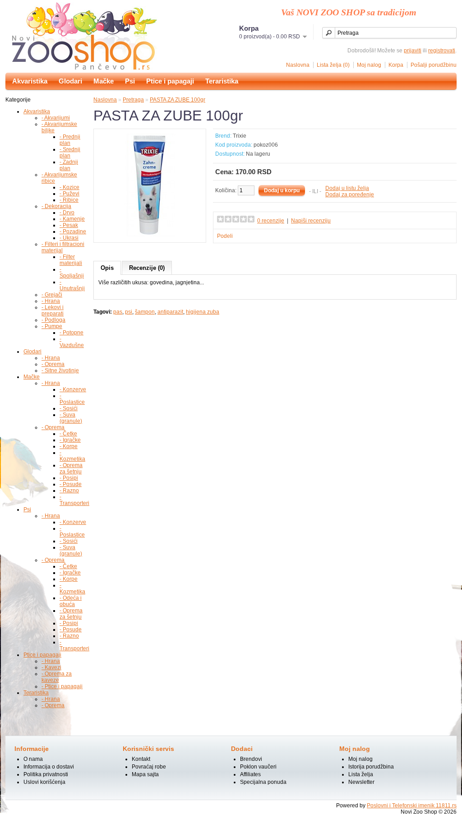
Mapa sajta (145, 774)
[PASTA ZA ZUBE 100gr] (149, 235)
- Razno (69, 490)
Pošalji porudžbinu (434, 65)
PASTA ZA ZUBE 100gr (177, 100)
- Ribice (69, 200)
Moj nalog (369, 65)
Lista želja (360, 774)
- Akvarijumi (56, 118)
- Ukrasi (69, 238)
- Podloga (53, 320)
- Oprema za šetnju (71, 468)
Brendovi (251, 759)
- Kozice (69, 187)
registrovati (441, 50)
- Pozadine (73, 231)
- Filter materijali (71, 260)
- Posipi (69, 478)
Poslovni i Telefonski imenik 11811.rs (412, 805)
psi (128, 312)
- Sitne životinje (60, 370)
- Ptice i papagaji (62, 686)
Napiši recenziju (311, 221)
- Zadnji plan (69, 165)
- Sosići (69, 408)
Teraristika (221, 81)
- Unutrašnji (72, 285)
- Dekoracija (56, 206)
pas (117, 312)
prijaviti (412, 50)
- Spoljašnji (72, 272)
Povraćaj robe (149, 767)
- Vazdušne (72, 342)
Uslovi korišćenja (44, 782)
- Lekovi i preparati (53, 310)
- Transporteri (74, 500)
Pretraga (133, 100)
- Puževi (69, 193)
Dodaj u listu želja (347, 188)
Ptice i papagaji (170, 81)
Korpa (395, 65)
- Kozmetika (72, 455)
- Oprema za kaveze (57, 677)
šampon (145, 312)
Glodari (70, 81)
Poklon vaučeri (258, 767)
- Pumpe (52, 326)
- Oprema (53, 364)
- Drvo (67, 212)
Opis (107, 267)
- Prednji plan (70, 140)
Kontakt (141, 759)
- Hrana (51, 301)
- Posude (71, 484)
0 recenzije (270, 221)
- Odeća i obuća (71, 601)
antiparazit (170, 312)
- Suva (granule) (71, 418)
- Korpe (69, 446)
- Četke (68, 434)
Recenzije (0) (147, 267)
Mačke (103, 81)
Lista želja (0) (333, 65)
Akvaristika (29, 81)
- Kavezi (51, 667)
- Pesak (69, 225)
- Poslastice (72, 399)
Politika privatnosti (45, 774)
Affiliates (250, 774)
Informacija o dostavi (48, 767)
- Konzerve (73, 389)
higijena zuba (202, 312)
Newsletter (361, 782)
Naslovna (298, 65)
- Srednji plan (70, 152)
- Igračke (70, 440)
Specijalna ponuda (263, 782)
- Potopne (71, 332)
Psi (130, 81)
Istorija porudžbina (371, 767)
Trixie (239, 136)
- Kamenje (72, 219)
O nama (33, 759)
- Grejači (52, 295)
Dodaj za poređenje (349, 194)
